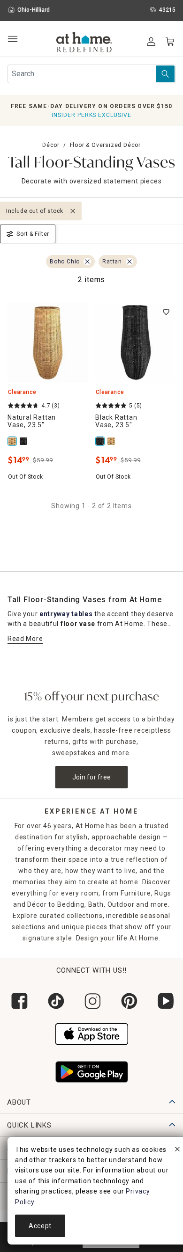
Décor (51, 145)
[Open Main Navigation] (12, 39)
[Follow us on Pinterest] (128, 1001)
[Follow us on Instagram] (91, 1001)
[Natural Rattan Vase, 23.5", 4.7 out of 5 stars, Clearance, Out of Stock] (48, 343)
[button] (84, 43)
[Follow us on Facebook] (18, 1001)
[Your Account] (151, 41)
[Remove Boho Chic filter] (87, 261)
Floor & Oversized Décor (105, 145)
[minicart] (169, 41)
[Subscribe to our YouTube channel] (164, 1001)
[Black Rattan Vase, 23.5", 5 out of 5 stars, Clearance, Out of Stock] (135, 343)
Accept (40, 1226)
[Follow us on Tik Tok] (55, 1001)
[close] (177, 1150)
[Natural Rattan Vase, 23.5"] (13, 441)
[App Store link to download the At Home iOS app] (91, 1033)
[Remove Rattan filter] (129, 261)
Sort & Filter (32, 234)
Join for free (91, 777)
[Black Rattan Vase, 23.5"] (24, 441)
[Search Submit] (165, 74)
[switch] (166, 312)
